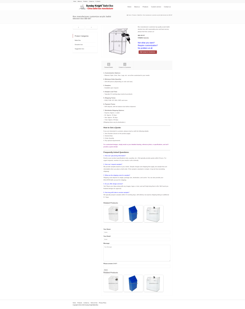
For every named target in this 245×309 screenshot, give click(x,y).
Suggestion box (79, 49)
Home (74, 1)
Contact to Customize (148, 52)
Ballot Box (146, 37)
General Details (108, 67)
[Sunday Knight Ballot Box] (96, 7)
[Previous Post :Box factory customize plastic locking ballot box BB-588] (79, 27)
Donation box (79, 44)
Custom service (156, 7)
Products (85, 1)
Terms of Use (94, 303)
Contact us (91, 1)
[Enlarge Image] (119, 27)
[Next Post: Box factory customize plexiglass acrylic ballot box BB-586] (92, 27)
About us (80, 1)
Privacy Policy (102, 303)
